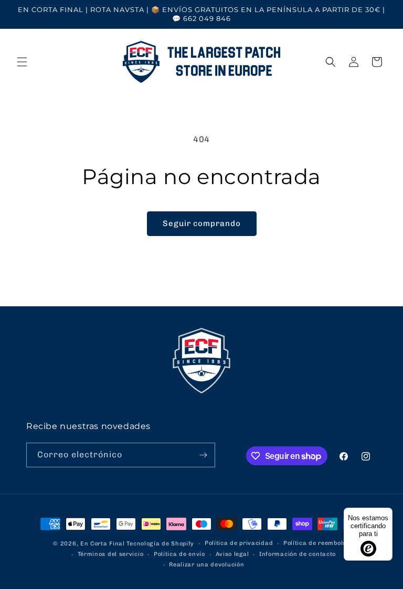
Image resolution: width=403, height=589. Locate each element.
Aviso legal (232, 554)
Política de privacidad (239, 543)
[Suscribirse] (203, 455)
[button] (22, 61)
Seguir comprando (202, 223)
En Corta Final (102, 543)
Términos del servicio (111, 554)
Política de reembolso (316, 543)
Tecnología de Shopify (160, 543)
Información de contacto (297, 554)
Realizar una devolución (206, 564)
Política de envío (179, 554)
